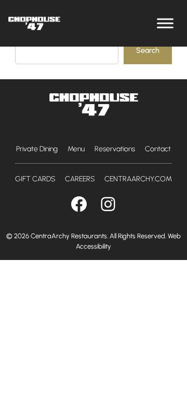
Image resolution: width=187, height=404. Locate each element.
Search (147, 50)
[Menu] (165, 23)
